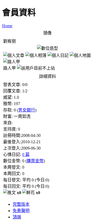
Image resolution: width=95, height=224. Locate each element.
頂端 (17, 217)
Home (7, 26)
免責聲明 (21, 210)
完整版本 (21, 204)
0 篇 (26, 154)
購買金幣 (35, 161)
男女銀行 (26, 110)
